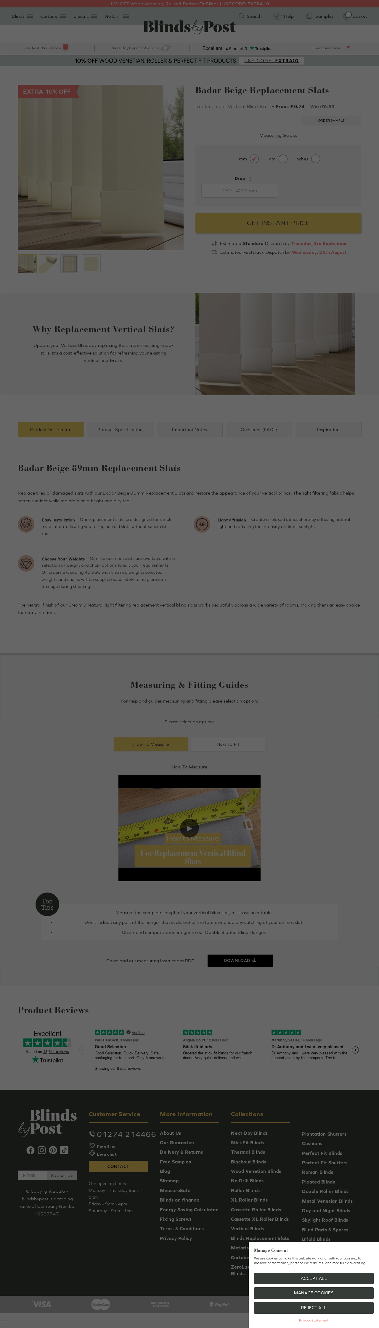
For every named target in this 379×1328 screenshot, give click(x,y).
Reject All (314, 1307)
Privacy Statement (313, 1320)
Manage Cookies (313, 1292)
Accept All (314, 1278)
